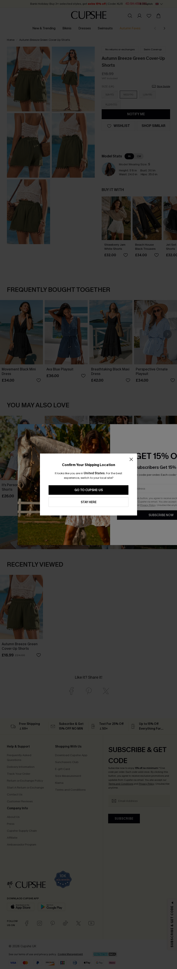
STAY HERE (88, 502)
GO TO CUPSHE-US (88, 490)
